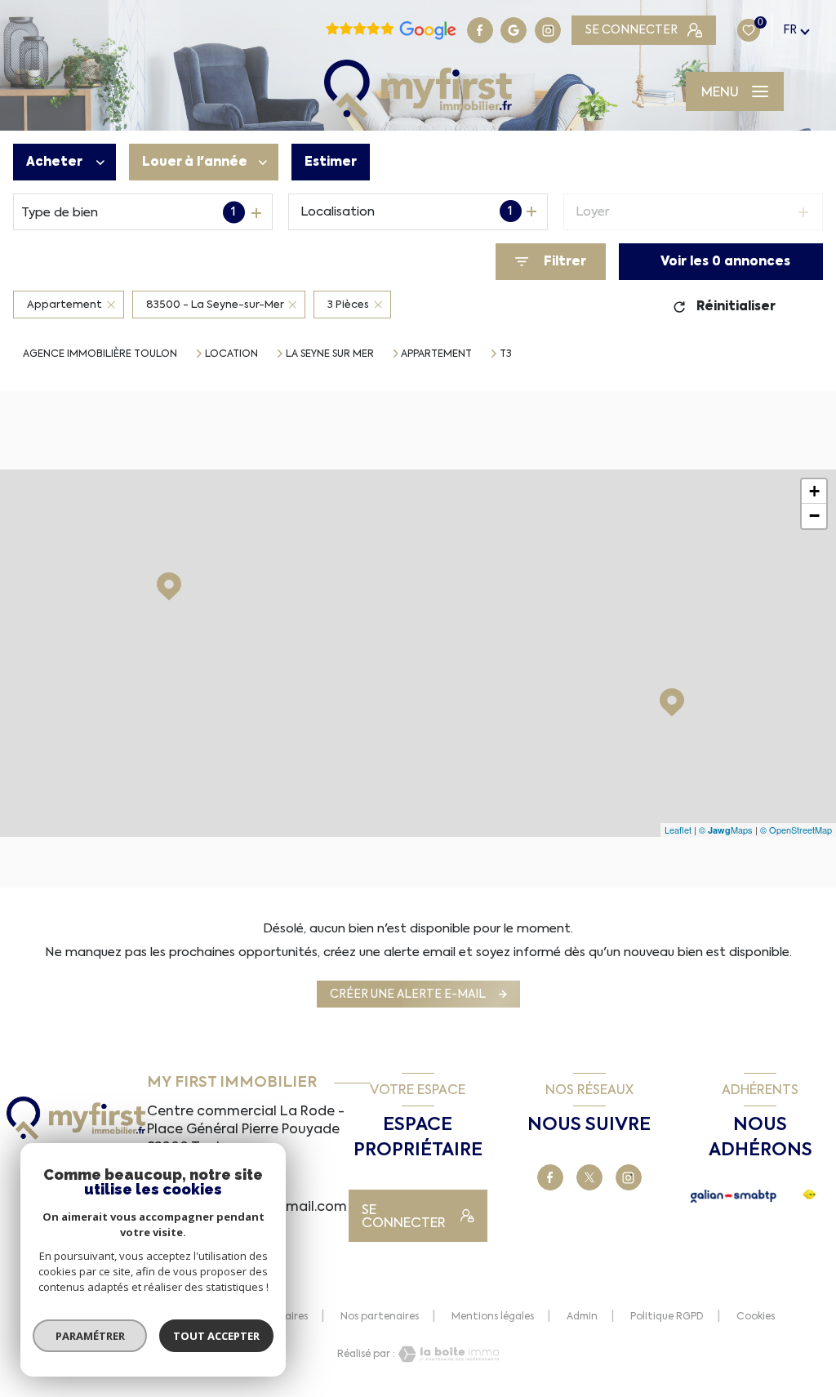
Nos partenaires (379, 1316)
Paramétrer (90, 1335)
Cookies (755, 1317)
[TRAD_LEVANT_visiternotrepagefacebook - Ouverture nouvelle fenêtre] (480, 30)
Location (231, 353)
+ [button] (814, 491)
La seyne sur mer (330, 353)
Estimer (331, 162)
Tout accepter (216, 1335)
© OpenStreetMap (796, 829)
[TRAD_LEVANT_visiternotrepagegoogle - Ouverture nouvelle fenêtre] (513, 30)
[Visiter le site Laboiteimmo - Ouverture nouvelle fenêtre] (447, 1354)
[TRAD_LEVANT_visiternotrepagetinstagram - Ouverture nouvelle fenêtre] (548, 30)
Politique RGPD (667, 1316)
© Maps (726, 829)
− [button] (814, 515)
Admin (582, 1316)
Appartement (436, 353)
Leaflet (678, 829)
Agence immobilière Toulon (100, 353)
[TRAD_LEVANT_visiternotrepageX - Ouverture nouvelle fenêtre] (589, 1177)
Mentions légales (492, 1316)
